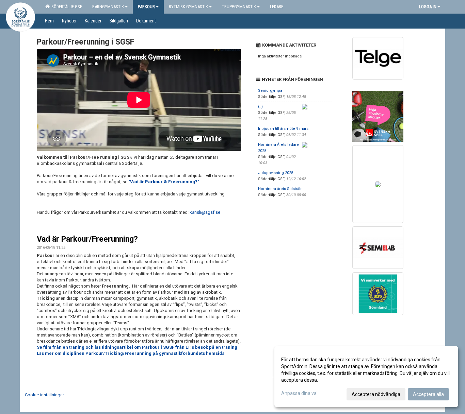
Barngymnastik (108, 6)
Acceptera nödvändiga (376, 394)
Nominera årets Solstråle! (281, 189)
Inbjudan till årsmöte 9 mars (283, 128)
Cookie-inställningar (44, 394)
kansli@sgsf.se (205, 212)
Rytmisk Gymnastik (188, 6)
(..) (260, 106)
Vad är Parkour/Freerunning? (87, 239)
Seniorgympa (270, 90)
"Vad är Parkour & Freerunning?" (163, 181)
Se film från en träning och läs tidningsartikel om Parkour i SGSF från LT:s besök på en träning (137, 347)
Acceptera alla (428, 394)
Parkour (146, 6)
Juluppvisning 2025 (275, 173)
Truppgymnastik (239, 6)
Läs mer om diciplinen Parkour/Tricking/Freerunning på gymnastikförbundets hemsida (131, 353)
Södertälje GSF (65, 6)
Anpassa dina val (299, 393)
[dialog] (366, 376)
